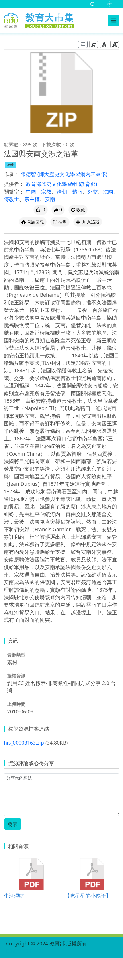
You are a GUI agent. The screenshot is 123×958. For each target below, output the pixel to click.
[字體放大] (114, 44)
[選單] (113, 20)
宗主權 (32, 199)
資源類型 (16, 655)
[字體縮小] (93, 44)
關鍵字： (14, 191)
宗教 (46, 191)
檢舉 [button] (62, 222)
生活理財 (14, 895)
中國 (31, 191)
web (11, 165)
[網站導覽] (111, 4)
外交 (93, 191)
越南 (77, 191)
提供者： (14, 183)
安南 (50, 199)
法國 (108, 191)
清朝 (62, 191)
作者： (11, 174)
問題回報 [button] (35, 222)
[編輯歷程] (83, 44)
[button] (78, 210)
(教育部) (88, 183)
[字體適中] (104, 44)
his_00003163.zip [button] (24, 742)
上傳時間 (16, 704)
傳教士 (11, 199)
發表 (12, 824)
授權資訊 (16, 675)
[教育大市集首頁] (39, 19)
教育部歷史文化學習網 (52, 183)
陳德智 (29, 174)
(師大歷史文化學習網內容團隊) (72, 174)
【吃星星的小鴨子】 (88, 895)
